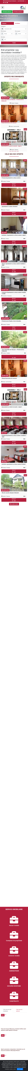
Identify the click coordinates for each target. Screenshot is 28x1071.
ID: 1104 (14, 243)
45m (14, 184)
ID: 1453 (14, 357)
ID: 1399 (14, 443)
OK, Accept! (19, 1069)
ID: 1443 (14, 300)
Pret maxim (17, 31)
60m (14, 470)
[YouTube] (7, 2)
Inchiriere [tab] (17, 23)
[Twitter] (3, 2)
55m (14, 212)
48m (14, 241)
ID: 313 (13, 386)
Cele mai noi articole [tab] (19, 1010)
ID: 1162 (14, 472)
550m (14, 498)
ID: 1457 (14, 500)
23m (14, 384)
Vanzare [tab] (4, 23)
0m (14, 327)
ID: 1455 (14, 214)
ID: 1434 (14, 271)
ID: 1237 (14, 185)
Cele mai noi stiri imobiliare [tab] (7, 1010)
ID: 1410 (14, 414)
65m (14, 269)
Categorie (3, 26)
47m (14, 298)
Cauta (14, 42)
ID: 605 (13, 329)
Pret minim (3, 31)
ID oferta (3, 37)
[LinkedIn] (6, 2)
